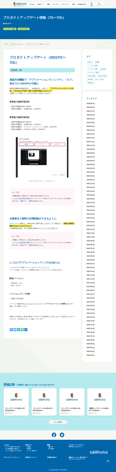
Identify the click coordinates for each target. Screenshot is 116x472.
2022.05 (89, 256)
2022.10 (89, 237)
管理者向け (91, 83)
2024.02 (89, 176)
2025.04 (89, 122)
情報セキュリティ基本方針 (77, 457)
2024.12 (89, 138)
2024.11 (89, 141)
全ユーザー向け (99, 79)
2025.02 (89, 130)
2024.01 (89, 180)
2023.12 (89, 183)
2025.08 (89, 107)
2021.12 (89, 275)
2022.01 (89, 271)
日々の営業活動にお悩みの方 (12, 448)
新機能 (97, 62)
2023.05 (89, 210)
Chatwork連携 (91, 76)
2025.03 (89, 126)
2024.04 (89, 168)
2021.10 (89, 283)
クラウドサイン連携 (93, 72)
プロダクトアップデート (17, 44)
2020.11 (89, 325)
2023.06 (89, 206)
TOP (6, 44)
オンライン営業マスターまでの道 (13, 450)
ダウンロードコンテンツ (11, 457)
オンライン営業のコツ (32, 450)
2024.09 (89, 149)
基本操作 (29, 448)
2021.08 (89, 290)
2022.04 (89, 260)
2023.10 (89, 191)
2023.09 (89, 195)
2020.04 (89, 347)
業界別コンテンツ (31, 457)
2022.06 (89, 252)
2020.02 (89, 355)
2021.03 (89, 309)
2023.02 (89, 222)
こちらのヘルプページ (33, 304)
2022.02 (89, 267)
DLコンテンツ (65, 4)
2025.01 (89, 134)
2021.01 (89, 317)
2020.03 (89, 351)
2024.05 (89, 164)
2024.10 (89, 145)
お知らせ (90, 62)
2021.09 (89, 286)
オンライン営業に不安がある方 (12, 446)
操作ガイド (41, 4)
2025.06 (89, 115)
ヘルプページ (99, 5)
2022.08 (89, 244)
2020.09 (89, 332)
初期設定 (29, 446)
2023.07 (89, 202)
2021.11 (89, 279)
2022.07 (89, 248)
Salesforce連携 (102, 76)
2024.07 (89, 157)
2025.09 (89, 103)
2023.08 (89, 199)
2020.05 (89, 344)
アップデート (56, 4)
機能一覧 (50, 446)
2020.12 (89, 321)
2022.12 (89, 229)
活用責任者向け (82, 4)
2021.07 (89, 294)
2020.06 (89, 340)
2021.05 (89, 302)
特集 (73, 4)
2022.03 (89, 264)
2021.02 (89, 313)
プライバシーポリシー (76, 459)
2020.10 (89, 328)
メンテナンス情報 (92, 65)
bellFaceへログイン (75, 446)
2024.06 (89, 161)
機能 (48, 4)
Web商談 (90, 79)
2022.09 (89, 241)
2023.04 (89, 214)
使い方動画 (51, 448)
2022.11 (89, 233)
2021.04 (89, 305)
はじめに (32, 4)
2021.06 (89, 298)
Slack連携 (103, 69)
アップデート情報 (92, 69)
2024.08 (89, 153)
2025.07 (89, 111)
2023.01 (89, 225)
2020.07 (89, 336)
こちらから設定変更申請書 (20, 198)
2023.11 (89, 187)
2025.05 (89, 119)
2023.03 (89, 218)
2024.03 (89, 172)
